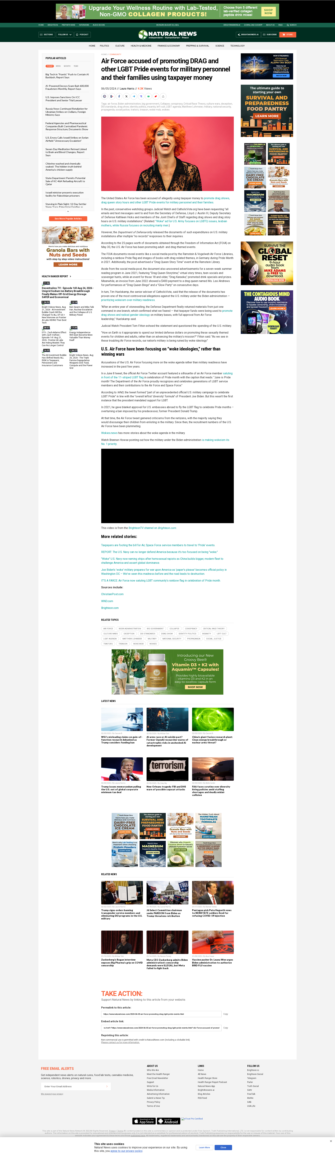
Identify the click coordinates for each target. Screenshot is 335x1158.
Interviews (84, 25)
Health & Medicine (141, 45)
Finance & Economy (169, 45)
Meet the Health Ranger (158, 1074)
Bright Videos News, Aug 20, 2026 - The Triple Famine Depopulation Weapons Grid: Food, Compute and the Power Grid (81, 361)
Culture (120, 45)
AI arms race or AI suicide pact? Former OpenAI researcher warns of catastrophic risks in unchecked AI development (167, 741)
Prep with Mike (68, 25)
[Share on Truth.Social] (141, 96)
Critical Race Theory (194, 103)
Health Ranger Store (207, 1078)
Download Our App (253, 25)
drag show (123, 106)
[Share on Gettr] (156, 96)
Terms (120, 1131)
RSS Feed (202, 1098)
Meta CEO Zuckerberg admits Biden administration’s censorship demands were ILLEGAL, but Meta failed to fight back (167, 964)
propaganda (108, 109)
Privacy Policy (153, 1102)
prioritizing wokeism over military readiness (128, 300)
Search (293, 25)
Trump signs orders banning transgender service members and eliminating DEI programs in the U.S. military (121, 914)
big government (150, 103)
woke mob (155, 109)
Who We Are (153, 1070)
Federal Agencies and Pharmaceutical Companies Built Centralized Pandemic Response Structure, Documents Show (67, 126)
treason (144, 109)
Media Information (156, 1090)
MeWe (250, 1098)
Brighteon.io (253, 1070)
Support (150, 1082)
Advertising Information (158, 1094)
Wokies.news (109, 433)
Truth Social (253, 1086)
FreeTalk (251, 1094)
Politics (104, 45)
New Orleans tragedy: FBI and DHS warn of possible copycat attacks (166, 788)
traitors (135, 109)
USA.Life (251, 1106)
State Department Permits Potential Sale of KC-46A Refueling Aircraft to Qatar (65, 181)
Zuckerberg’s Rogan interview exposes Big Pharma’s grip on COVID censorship (122, 962)
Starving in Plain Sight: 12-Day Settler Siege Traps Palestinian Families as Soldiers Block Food (66, 207)
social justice (123, 109)
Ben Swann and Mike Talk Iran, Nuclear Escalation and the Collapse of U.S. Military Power (81, 311)
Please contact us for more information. (120, 1042)
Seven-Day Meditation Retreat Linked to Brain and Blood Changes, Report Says (66, 152)
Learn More (204, 1147)
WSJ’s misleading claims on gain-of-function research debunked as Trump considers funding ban (121, 740)
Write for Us (152, 1086)
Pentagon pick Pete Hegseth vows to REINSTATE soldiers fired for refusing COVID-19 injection (212, 913)
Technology (237, 45)
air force (112, 103)
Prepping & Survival (197, 45)
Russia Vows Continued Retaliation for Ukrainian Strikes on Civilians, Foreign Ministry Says (67, 111)
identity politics (138, 106)
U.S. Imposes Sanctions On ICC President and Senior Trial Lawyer (64, 99)
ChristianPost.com (112, 594)
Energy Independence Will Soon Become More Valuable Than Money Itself (80, 336)
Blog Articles (204, 1094)
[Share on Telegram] (134, 96)
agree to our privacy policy (126, 1151)
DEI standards (108, 106)
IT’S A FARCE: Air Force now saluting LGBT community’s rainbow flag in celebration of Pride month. (161, 580)
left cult (161, 106)
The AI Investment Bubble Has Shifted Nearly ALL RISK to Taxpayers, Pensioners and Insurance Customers (54, 360)
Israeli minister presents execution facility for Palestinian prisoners (65, 194)
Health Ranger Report (55, 276)
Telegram (251, 1078)
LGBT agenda (173, 106)
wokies (166, 109)
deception (226, 103)
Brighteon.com (110, 608)
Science (219, 45)
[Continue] (107, 1086)
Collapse (165, 103)
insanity (151, 106)
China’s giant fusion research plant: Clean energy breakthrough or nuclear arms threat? (212, 740)
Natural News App (206, 1086)
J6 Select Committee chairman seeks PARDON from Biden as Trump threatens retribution (164, 913)
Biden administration (129, 103)
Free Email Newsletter (157, 1078)
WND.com (107, 601)
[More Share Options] (163, 96)
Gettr (249, 1090)
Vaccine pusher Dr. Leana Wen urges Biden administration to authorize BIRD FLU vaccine (212, 962)
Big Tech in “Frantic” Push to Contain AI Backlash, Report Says (67, 76)
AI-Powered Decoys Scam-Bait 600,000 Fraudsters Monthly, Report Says (67, 87)
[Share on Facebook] (119, 96)
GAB (249, 1102)
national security (222, 106)
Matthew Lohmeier (192, 106)
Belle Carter (210, 783)
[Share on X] (127, 96)
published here (138, 1135)
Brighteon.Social (255, 1074)
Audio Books (99, 25)
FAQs (280, 25)
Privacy (112, 1131)
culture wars (213, 103)
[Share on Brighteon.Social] (105, 96)
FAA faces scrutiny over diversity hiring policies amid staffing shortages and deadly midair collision (211, 790)
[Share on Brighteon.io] (112, 96)
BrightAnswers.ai (232, 25)
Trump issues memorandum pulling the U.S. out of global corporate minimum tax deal (121, 789)
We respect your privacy (52, 1094)
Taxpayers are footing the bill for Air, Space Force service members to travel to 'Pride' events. (158, 545)
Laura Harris (127, 88)
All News (202, 1074)
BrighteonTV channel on (152, 528)
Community (115, 54)
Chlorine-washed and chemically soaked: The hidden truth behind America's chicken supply (63, 166)
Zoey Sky (163, 783)
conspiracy (177, 103)
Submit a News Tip (156, 1098)
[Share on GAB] (148, 96)
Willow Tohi (164, 734)
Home (41, 25)
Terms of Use (153, 1106)
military (208, 106)
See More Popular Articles (68, 218)
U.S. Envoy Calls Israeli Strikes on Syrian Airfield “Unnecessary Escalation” (67, 139)
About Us (270, 25)
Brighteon (53, 25)
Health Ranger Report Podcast (212, 1082)
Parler (250, 1082)
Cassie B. (119, 733)
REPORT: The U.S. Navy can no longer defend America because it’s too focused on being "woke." (159, 552)
